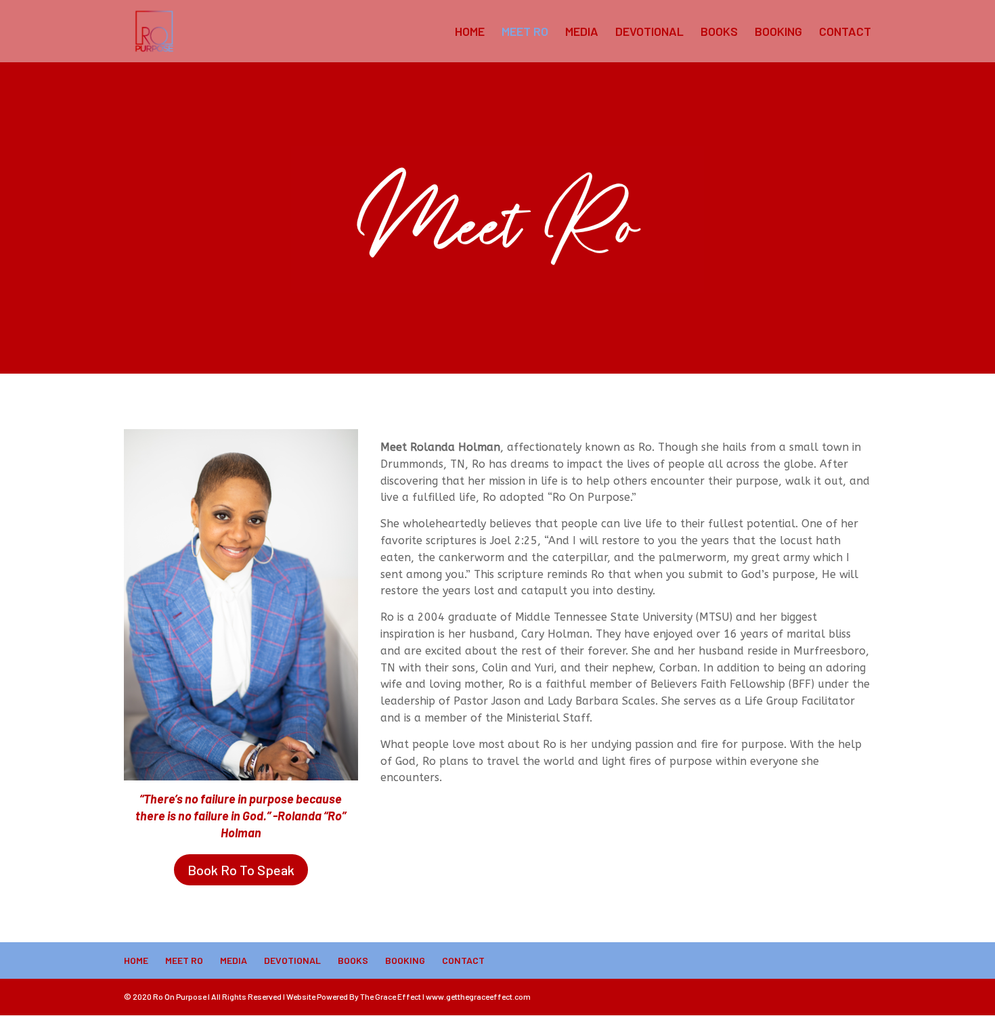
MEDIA (581, 32)
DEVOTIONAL (649, 32)
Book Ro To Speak (240, 870)
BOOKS (719, 32)
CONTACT (845, 32)
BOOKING (778, 32)
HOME (470, 32)
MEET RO (525, 32)
